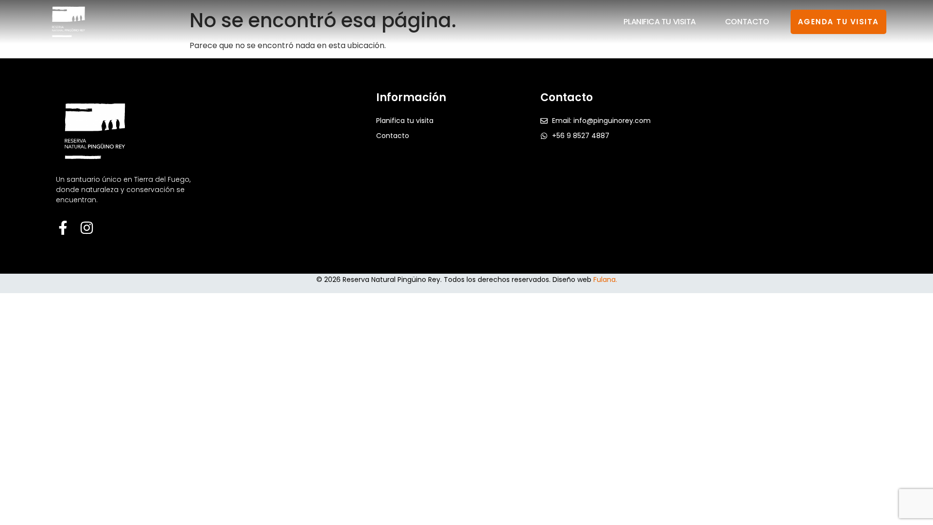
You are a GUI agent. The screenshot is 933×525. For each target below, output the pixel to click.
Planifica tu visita (659, 21)
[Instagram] (87, 228)
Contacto (747, 21)
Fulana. (605, 279)
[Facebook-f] (63, 228)
